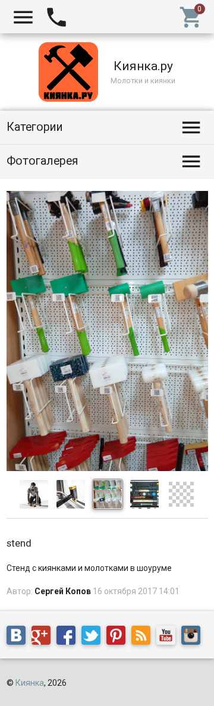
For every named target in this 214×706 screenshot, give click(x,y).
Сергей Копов (62, 591)
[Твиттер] (93, 637)
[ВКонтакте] (19, 637)
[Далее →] (107, 468)
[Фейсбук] (68, 637)
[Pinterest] (118, 637)
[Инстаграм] (193, 637)
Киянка (29, 683)
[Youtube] (168, 637)
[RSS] (143, 637)
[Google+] (44, 637)
